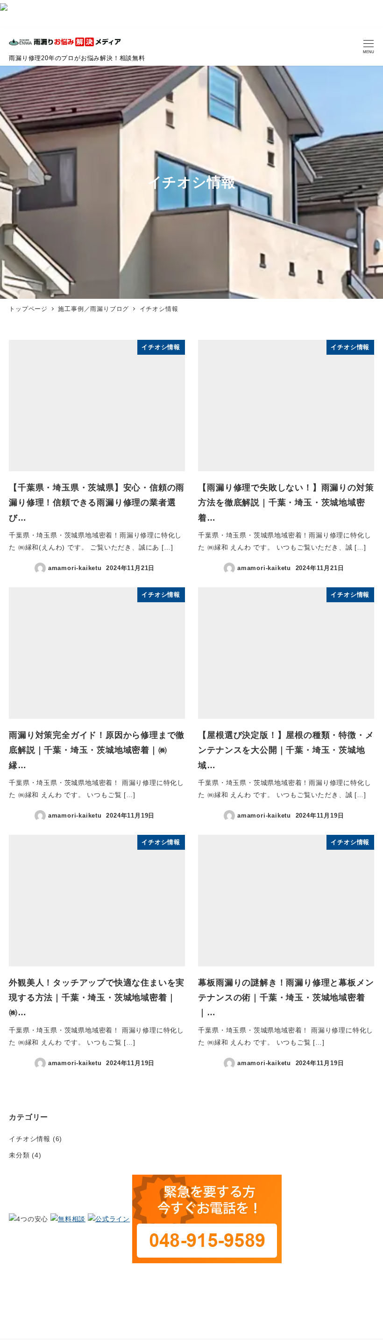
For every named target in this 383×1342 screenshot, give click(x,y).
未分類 (19, 1155)
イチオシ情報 (29, 1138)
